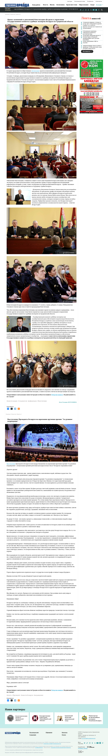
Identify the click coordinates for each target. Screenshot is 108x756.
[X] (11, 409)
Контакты (99, 1)
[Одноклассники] (18, 409)
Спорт (92, 5)
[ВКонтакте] (8, 409)
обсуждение (35, 71)
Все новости (86, 51)
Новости (13, 14)
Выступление (11, 464)
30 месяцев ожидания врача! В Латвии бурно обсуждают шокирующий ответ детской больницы (92, 37)
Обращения (49, 732)
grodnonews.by (39, 747)
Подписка (90, 1)
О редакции (32, 734)
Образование (83, 5)
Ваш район (36, 5)
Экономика (60, 5)
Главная (7, 14)
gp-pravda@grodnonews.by (88, 738)
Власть (45, 5)
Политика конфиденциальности (52, 743)
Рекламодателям (79, 1)
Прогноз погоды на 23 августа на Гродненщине (92, 27)
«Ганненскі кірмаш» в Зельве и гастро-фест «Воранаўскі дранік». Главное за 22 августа (92, 24)
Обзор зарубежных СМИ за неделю (90, 42)
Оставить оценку (83, 748)
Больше (99, 4)
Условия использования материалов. (61, 747)
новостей (90, 18)
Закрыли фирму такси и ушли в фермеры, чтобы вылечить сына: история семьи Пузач (92, 47)
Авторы (69, 1)
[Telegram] (15, 409)
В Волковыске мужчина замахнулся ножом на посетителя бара (89, 32)
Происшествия (71, 5)
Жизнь (52, 5)
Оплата (64, 734)
